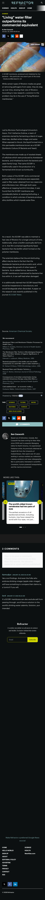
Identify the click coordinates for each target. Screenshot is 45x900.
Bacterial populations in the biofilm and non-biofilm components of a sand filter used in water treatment (20, 362)
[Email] (21, 36)
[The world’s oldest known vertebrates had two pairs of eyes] (22, 491)
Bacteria (12, 407)
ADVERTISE (6, 863)
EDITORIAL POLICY (9, 860)
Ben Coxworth (17, 434)
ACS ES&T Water (15, 295)
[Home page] (22, 3)
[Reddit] (17, 36)
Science (5, 13)
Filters (23, 402)
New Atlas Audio (15, 411)
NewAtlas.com (30, 853)
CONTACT (5, 872)
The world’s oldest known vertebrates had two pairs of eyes (22, 506)
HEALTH (14, 8)
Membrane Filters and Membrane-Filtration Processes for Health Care (22, 343)
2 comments (25, 424)
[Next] (39, 502)
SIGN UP (22, 8)
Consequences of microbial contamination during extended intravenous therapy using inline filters (19, 378)
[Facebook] (3, 36)
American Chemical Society (20, 331)
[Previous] (5, 502)
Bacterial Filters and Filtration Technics (16, 369)
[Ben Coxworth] (5, 436)
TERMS (4, 866)
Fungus (24, 407)
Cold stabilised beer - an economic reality (17, 386)
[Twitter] (8, 36)
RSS (3, 875)
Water (33, 402)
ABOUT (4, 857)
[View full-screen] (42, 44)
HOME (29, 8)
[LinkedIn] (12, 36)
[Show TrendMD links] (41, 395)
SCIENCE (5, 8)
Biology (11, 483)
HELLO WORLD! (8, 850)
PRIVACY (5, 869)
